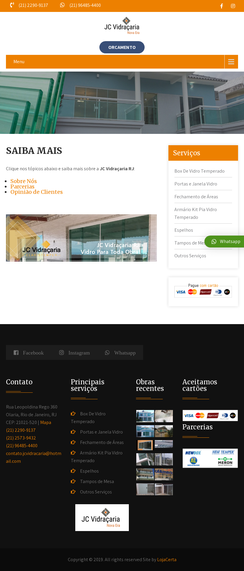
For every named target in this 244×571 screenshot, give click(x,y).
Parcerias (22, 186)
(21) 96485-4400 (21, 445)
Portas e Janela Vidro (195, 184)
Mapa (45, 422)
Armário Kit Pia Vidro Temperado (97, 457)
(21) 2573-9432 (21, 438)
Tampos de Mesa (191, 243)
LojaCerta (166, 559)
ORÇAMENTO (122, 47)
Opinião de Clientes (36, 191)
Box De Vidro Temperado (199, 171)
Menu (18, 61)
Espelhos (183, 230)
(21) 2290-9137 (21, 430)
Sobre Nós (23, 181)
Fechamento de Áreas (196, 197)
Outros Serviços (190, 256)
